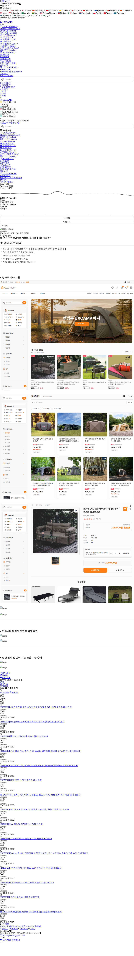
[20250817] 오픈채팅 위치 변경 (19, 897)
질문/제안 (4, 56)
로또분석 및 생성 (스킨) (11, 71)
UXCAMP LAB (9, 67)
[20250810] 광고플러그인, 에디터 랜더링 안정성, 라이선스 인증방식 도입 (39, 765)
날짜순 (15, 692)
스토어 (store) (8, 35)
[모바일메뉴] (1, 20)
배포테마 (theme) (7, 46)
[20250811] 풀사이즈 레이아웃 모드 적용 (24, 736)
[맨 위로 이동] (1, 942)
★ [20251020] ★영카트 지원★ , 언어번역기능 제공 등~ (31, 912)
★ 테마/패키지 (7, 37)
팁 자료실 (4, 54)
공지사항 (4, 65)
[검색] (130, 79)
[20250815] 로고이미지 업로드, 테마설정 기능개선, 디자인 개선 (34, 809)
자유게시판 (5, 59)
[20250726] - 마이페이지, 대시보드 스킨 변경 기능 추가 (30, 868)
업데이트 (4, 684)
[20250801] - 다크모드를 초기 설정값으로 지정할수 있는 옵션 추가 (36, 707)
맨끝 (7, 924)
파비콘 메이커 (6, 76)
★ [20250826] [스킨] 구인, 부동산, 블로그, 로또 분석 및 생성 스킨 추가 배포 (40, 795)
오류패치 (4, 686)
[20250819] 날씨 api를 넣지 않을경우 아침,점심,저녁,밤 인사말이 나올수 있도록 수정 (44, 853)
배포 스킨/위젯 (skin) (9, 48)
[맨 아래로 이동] (3, 942)
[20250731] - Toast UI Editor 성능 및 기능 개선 (26, 839)
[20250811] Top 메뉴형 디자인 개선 (21, 824)
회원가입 (15, 123)
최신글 (14, 929)
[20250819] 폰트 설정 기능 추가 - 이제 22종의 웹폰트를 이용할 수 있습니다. (40, 751)
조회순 (5, 692)
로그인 (5, 123)
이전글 (68, 218)
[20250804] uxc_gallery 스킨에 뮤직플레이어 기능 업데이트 (32, 722)
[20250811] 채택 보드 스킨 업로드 (21, 780)
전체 (2, 682)
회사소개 (4, 926)
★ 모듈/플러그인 (8, 39)
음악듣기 (4, 73)
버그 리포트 (5, 61)
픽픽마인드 (5, 69)
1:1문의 (24, 929)
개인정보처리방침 (17, 926)
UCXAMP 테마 (9, 26)
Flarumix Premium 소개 (10, 29)
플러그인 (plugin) (7, 50)
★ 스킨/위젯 (6, 41)
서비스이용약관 (33, 926)
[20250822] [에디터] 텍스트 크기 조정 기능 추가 (27, 882)
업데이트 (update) (8, 31)
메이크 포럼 (8, 52)
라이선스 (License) (8, 33)
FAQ (32, 929)
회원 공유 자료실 (8, 63)
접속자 (5, 929)
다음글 (65, 222)
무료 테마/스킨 (9, 44)
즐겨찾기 (6, 1)
